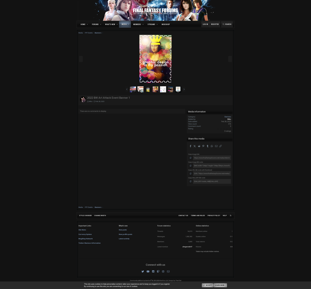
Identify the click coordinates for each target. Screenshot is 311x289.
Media (124, 24)
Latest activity (124, 239)
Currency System (85, 234)
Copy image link (193, 154)
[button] (87, 24)
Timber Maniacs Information (89, 243)
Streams (151, 24)
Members (137, 24)
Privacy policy (214, 215)
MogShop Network (85, 239)
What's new (110, 24)
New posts (123, 230)
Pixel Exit (178, 280)
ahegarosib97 (187, 247)
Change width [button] (100, 215)
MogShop (166, 24)
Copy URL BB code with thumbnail (200, 170)
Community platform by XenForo (149, 280)
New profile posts (125, 234)
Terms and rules (198, 215)
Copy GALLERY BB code (196, 178)
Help (225, 215)
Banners (228, 117)
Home (83, 24)
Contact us (183, 215)
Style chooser (85, 215)
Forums (95, 24)
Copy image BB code (195, 162)
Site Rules (82, 230)
